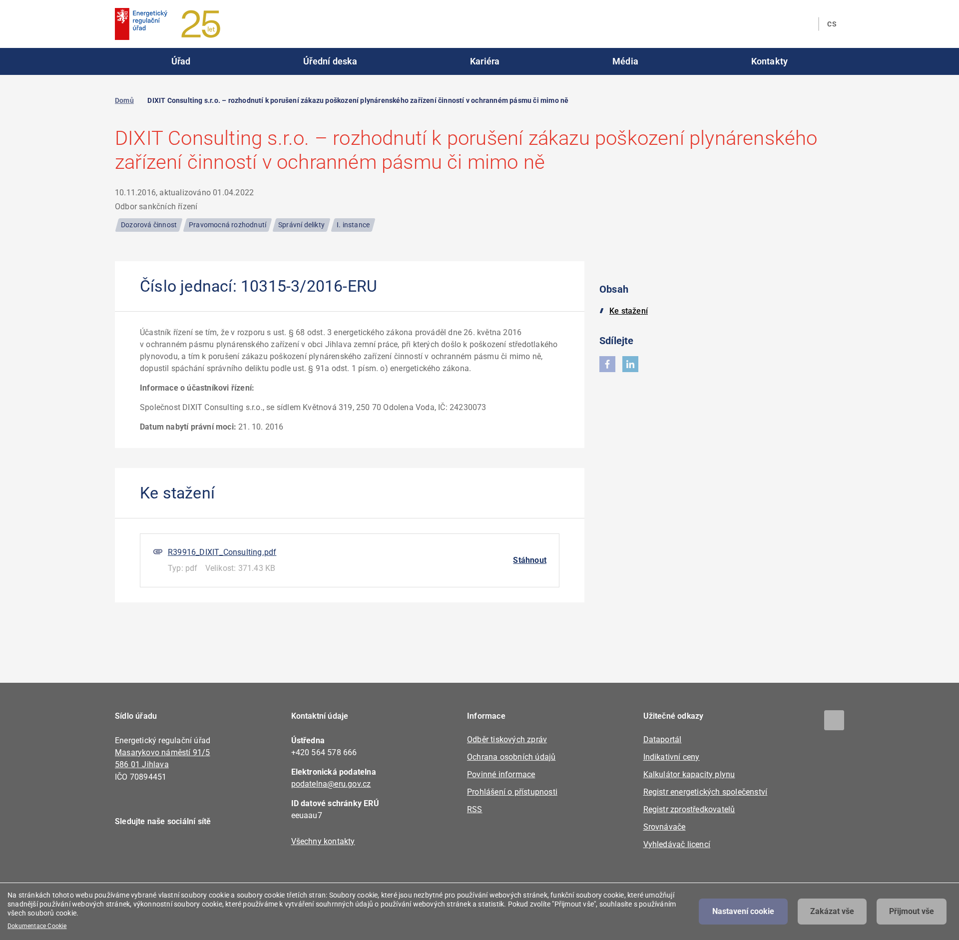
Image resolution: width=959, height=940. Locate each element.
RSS (474, 809)
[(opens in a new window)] (607, 364)
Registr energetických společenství (705, 792)
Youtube (183, 850)
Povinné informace (501, 774)
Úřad (181, 61)
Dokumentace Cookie (37, 926)
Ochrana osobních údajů (511, 757)
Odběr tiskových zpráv (507, 739)
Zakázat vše (832, 911)
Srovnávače (664, 827)
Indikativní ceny (671, 757)
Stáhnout (529, 560)
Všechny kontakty (323, 841)
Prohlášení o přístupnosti (512, 792)
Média (625, 61)
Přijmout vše (911, 911)
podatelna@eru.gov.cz (331, 784)
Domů (124, 100)
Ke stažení (628, 311)
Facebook (128, 850)
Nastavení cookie (743, 911)
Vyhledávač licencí (677, 844)
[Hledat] (804, 23)
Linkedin (156, 850)
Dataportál (662, 739)
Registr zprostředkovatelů (689, 809)
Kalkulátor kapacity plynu (689, 774)
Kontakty (769, 61)
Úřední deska (330, 61)
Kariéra (484, 61)
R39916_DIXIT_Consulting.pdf (222, 552)
